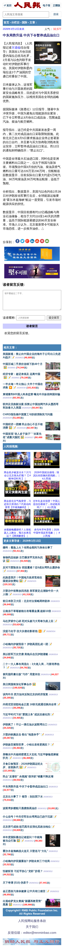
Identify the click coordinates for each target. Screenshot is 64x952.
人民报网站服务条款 (32, 921)
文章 (32, 22)
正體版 (56, 5)
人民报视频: (11, 446)
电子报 (46, 5)
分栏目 (15, 22)
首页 (6, 22)
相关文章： (11, 347)
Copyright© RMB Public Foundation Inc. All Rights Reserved (32, 912)
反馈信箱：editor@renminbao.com (32, 932)
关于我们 (32, 926)
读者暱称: (9, 317)
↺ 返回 (8, 5)
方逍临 (16, 47)
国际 (24, 22)
